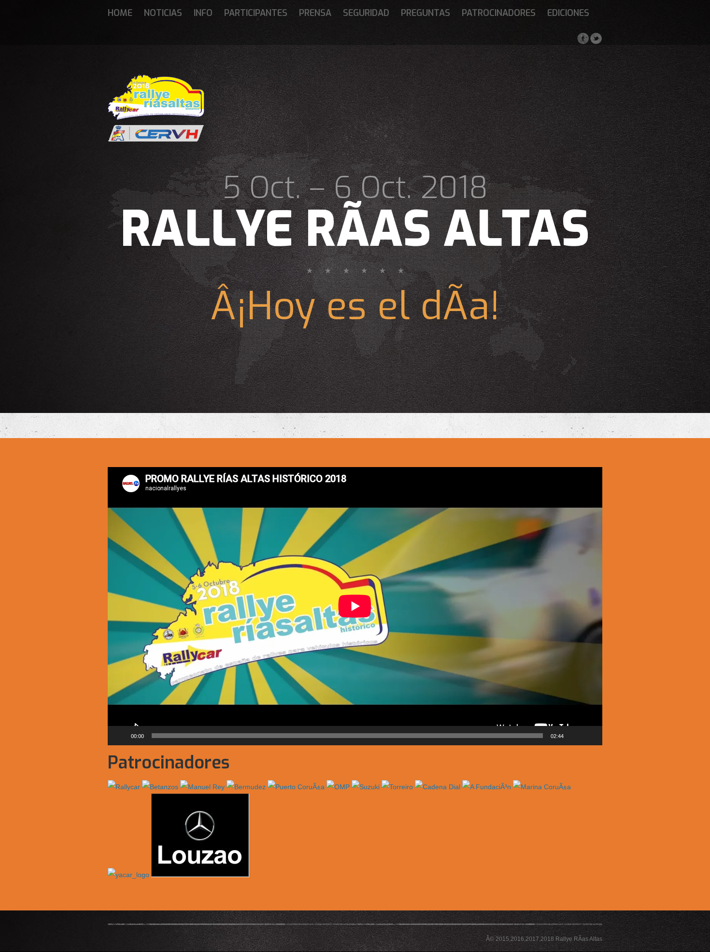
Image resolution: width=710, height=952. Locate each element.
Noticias (163, 13)
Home (120, 13)
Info (203, 13)
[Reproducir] (120, 735)
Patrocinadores (499, 13)
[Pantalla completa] (590, 735)
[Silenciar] (574, 735)
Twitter (595, 38)
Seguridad (366, 13)
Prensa (315, 13)
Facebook (582, 38)
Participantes (255, 13)
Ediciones (568, 13)
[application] (355, 606)
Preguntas (425, 13)
